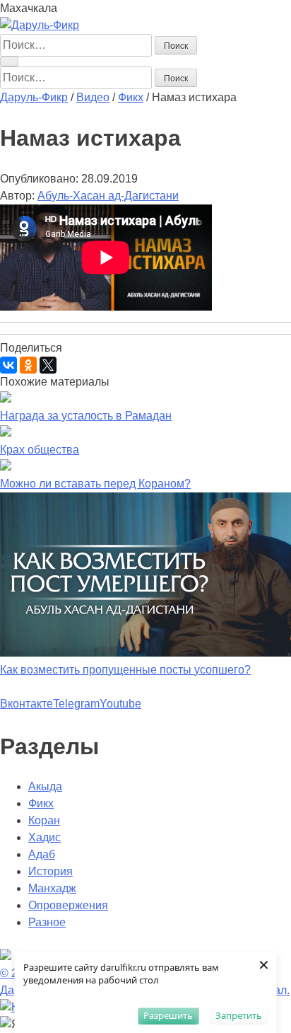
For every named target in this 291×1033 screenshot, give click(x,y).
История (50, 871)
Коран (44, 820)
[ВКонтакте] (8, 365)
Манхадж (52, 888)
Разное (47, 922)
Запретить (238, 1015)
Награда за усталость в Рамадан (86, 416)
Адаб (41, 854)
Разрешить (168, 1015)
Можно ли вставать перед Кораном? (95, 484)
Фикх (41, 803)
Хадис (44, 837)
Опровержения (68, 905)
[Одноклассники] (28, 365)
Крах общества (39, 450)
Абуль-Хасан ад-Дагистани (108, 196)
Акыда (45, 786)
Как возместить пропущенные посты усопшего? (125, 670)
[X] (48, 365)
